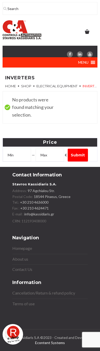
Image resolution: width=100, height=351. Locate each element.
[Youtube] (90, 54)
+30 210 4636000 (33, 202)
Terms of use (23, 303)
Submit (78, 155)
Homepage (22, 248)
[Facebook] (70, 54)
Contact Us (22, 269)
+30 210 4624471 (34, 208)
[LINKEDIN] (80, 54)
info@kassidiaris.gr (39, 214)
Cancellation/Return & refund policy (43, 292)
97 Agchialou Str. (41, 190)
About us (20, 259)
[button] (83, 62)
